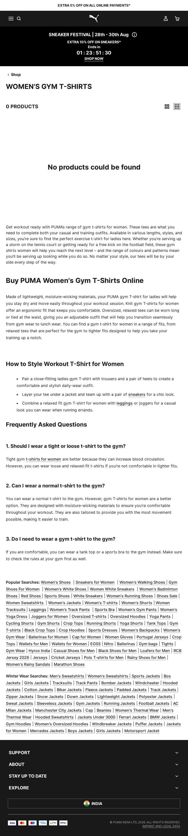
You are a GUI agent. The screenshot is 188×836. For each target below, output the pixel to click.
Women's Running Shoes (129, 595)
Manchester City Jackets (58, 710)
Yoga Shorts (131, 623)
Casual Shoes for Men (74, 650)
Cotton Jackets (38, 689)
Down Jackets (80, 696)
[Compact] (167, 106)
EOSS (95, 643)
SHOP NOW (94, 58)
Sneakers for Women (95, 582)
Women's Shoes (56, 582)
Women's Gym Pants (138, 609)
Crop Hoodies (72, 630)
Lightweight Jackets (116, 696)
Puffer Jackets (149, 723)
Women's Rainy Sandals (28, 664)
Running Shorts (101, 623)
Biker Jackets (69, 689)
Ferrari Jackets (132, 717)
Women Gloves (119, 636)
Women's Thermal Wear (137, 710)
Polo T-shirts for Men (104, 657)
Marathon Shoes (69, 664)
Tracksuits (62, 682)
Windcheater (147, 682)
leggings (125, 403)
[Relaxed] (177, 106)
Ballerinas (126, 643)
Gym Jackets (88, 703)
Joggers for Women (49, 616)
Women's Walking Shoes (142, 582)
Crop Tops (73, 623)
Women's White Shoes (66, 589)
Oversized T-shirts (89, 616)
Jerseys (40, 657)
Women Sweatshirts (25, 602)
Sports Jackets (146, 676)
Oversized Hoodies (128, 616)
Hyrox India (39, 650)
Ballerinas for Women (48, 636)
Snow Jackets (50, 696)
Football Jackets (154, 703)
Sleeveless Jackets (54, 703)
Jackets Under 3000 (96, 717)
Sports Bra (105, 609)
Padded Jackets (132, 689)
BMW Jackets (163, 717)
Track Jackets (163, 689)
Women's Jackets (64, 602)
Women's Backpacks (140, 630)
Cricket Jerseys (65, 657)
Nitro (108, 643)
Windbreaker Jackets (112, 723)
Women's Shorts (136, 602)
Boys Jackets (81, 730)
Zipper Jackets (20, 696)
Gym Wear (15, 650)
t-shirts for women (43, 459)
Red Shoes (31, 595)
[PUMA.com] (94, 18)
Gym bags (148, 643)
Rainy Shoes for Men (146, 657)
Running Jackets (119, 703)
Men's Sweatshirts (67, 676)
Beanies (104, 710)
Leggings (38, 609)
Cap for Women (86, 636)
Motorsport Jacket (141, 730)
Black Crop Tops (39, 630)
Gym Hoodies (18, 723)
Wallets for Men (33, 643)
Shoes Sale (167, 595)
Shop (16, 74)
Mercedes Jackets (47, 730)
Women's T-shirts (101, 602)
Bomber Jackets (116, 682)
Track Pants (87, 682)
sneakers (136, 394)
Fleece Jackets (99, 689)
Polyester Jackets (155, 696)
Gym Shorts (48, 623)
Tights (167, 643)
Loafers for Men (155, 650)
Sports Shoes (57, 595)
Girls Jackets (36, 682)
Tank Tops (156, 623)
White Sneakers (88, 595)
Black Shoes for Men (117, 650)
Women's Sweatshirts (108, 676)
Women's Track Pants (70, 609)
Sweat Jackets (19, 703)
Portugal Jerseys (152, 636)
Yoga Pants (160, 616)
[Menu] (11, 18)
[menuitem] (161, 826)
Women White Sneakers (112, 589)
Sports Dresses (103, 630)
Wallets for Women (70, 643)
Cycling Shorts (20, 623)
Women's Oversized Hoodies (61, 723)
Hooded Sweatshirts (54, 717)
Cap (89, 710)
